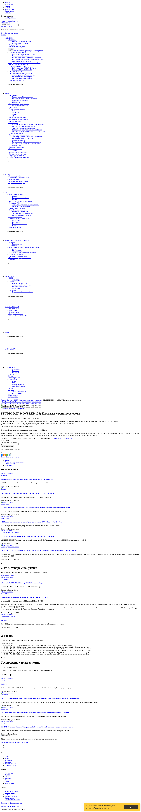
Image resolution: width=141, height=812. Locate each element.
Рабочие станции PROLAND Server (24, 68)
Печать (3, 457)
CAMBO (15, 249)
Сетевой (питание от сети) (21, 206)
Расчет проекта (17, 393)
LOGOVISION (17, 251)
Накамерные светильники (17, 208)
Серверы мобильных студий (21, 61)
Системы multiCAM (15, 71)
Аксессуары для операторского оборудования (23, 247)
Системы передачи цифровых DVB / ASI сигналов (28, 131)
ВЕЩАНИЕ (9, 38)
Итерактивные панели (16, 133)
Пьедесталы (12, 246)
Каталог (9, 400)
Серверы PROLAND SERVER (22, 70)
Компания (11, 367)
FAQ (13, 383)
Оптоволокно (13, 123)
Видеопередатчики (14, 121)
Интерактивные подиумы (17, 154)
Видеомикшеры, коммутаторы (18, 104)
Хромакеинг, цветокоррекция (18, 152)
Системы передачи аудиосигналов (23, 126)
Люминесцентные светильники (22, 213)
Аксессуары (16, 220)
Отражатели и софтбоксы (20, 198)
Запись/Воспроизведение (16, 46)
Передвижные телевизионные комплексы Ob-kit (24, 63)
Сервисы (11, 390)
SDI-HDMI (15, 114)
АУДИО (7, 174)
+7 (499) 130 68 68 (10, 18)
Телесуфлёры (12, 150)
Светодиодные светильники (21, 215)
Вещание (8, 762)
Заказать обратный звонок (9, 21)
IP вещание (12, 40)
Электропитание (10, 763)
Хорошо (131, 807)
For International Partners (12, 800)
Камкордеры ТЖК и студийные (22, 97)
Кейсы (10, 376)
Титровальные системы (16, 80)
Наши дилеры (9, 9)
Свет (6, 756)
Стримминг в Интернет (20, 43)
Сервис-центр (9, 11)
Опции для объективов (16, 156)
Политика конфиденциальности (11, 803)
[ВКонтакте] (2, 455)
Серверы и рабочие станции (17, 66)
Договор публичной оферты (10, 806)
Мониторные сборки (19, 140)
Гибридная (12, 281)
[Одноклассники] (4, 455)
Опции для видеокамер (20, 100)
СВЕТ (7, 192)
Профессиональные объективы (18, 157)
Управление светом (15, 217)
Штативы (15, 199)
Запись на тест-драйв (19, 391)
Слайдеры (11, 259)
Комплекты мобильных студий (22, 56)
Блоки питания (13, 312)
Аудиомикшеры (13, 179)
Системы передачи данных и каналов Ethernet (27, 130)
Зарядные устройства (15, 314)
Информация (12, 379)
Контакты (8, 13)
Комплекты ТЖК (14, 203)
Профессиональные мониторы (18, 135)
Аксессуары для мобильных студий (23, 54)
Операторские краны (15, 254)
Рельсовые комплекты (19, 224)
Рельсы (14, 225)
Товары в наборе (10, 464)
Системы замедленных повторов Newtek (21, 73)
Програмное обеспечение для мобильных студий (28, 59)
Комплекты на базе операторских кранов (22, 252)
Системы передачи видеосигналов (23, 128)
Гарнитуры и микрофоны (20, 286)
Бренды (7, 6)
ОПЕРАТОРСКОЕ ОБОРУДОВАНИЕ (17, 240)
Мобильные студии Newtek (17, 52)
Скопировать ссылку (12, 457)
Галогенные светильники (20, 211)
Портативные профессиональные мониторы (26, 142)
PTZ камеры (16, 102)
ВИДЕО (7, 93)
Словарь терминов (18, 384)
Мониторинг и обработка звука (18, 177)
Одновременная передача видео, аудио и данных (28, 124)
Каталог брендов (10, 765)
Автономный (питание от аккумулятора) (25, 205)
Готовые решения (14, 378)
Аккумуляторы (13, 308)
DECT (10, 278)
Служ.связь (8, 760)
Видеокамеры (13, 95)
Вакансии (15, 371)
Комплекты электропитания (17, 315)
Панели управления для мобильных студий (26, 57)
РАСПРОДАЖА (10, 349)
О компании (9, 4)
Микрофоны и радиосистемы (18, 181)
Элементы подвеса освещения (18, 218)
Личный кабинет (6, 26)
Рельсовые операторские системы (19, 258)
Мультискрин (16, 145)
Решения (7, 7)
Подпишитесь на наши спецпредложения (14, 742)
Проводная (12, 290)
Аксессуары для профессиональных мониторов (27, 136)
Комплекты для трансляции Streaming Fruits (28, 51)
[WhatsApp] (7, 455)
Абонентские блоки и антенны (22, 285)
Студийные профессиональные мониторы (26, 143)
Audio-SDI (15, 112)
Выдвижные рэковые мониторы (22, 138)
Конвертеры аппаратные (16, 109)
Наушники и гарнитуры (16, 183)
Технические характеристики (14, 462)
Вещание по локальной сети (21, 41)
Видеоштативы (17, 244)
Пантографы (16, 222)
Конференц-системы (15, 149)
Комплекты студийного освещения (20, 201)
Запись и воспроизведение (17, 117)
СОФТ (7, 332)
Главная (3, 400)
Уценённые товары (14, 227)
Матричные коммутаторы (20, 105)
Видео (7, 758)
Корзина (3, 35)
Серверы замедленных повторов (23, 78)
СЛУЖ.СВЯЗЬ (9, 276)
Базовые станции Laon (19, 283)
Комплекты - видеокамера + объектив (24, 98)
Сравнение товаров (18, 386)
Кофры (14, 196)
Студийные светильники (16, 210)
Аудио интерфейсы (14, 176)
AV (13, 116)
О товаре (7, 460)
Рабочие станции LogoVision (18, 64)
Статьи (14, 381)
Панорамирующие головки (17, 256)
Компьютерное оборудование (18, 119)
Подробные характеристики (63, 438)
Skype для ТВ (13, 45)
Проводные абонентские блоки (22, 292)
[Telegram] (10, 455)
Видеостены (12, 107)
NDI (13, 111)
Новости (7, 2)
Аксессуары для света (15, 194)
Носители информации (16, 147)
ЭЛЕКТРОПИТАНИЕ (12, 307)
